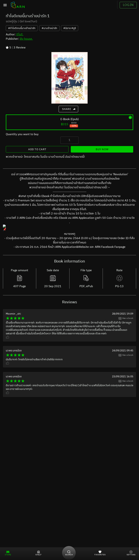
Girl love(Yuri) (28, 21)
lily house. (26, 38)
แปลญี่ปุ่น (11, 21)
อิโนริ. (19, 34)
